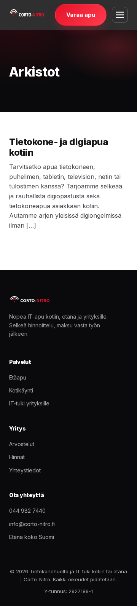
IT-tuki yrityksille (29, 403)
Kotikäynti (21, 390)
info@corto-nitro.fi (32, 524)
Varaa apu (80, 14)
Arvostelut (21, 444)
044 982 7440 (27, 510)
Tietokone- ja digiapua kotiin (58, 147)
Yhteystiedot (25, 470)
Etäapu (17, 377)
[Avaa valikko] (120, 15)
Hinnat (17, 457)
